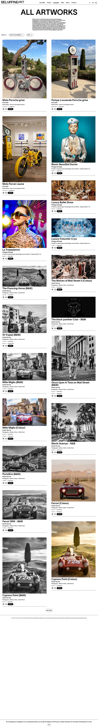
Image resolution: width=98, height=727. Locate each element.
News (62, 2)
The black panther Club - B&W (68, 319)
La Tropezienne (11, 250)
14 (23, 618)
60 (82, 618)
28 (40, 618)
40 (56, 618)
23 (33, 618)
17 (26, 618)
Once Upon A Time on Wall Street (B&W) (70, 383)
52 (71, 618)
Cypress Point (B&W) (14, 595)
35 (49, 618)
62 (84, 618)
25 (36, 618)
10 (18, 618)
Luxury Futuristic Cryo (64, 239)
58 (79, 618)
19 (28, 618)
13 (21, 618)
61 (83, 618)
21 (31, 618)
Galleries (42, 2)
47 (65, 618)
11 (19, 618)
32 (45, 618)
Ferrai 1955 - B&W (12, 521)
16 (25, 618)
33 (46, 618)
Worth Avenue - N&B (63, 443)
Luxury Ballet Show (62, 202)
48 (66, 618)
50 (69, 618)
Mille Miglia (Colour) (13, 428)
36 (50, 618)
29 (41, 618)
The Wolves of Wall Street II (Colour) (71, 281)
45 (62, 618)
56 (76, 618)
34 (48, 618)
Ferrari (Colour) (60, 503)
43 (59, 618)
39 (54, 618)
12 (20, 618)
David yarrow (55, 283)
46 (63, 618)
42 (58, 618)
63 (86, 618)
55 (75, 618)
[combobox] (17, 35)
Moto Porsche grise (13, 100)
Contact (73, 2)
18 (27, 618)
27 (39, 618)
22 (32, 618)
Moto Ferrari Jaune (13, 184)
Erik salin (5, 102)
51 (70, 618)
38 (53, 618)
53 (72, 618)
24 (35, 618)
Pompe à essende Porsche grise (69, 100)
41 (57, 618)
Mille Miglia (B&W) (12, 382)
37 (52, 618)
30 (43, 618)
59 (80, 618)
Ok (49, 724)
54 (74, 618)
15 (24, 618)
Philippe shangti (56, 167)
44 (61, 618)
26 (37, 618)
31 (44, 618)
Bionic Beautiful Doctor (64, 164)
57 (78, 618)
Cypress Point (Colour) (64, 579)
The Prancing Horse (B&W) (17, 288)
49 (67, 618)
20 (30, 618)
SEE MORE (49, 610)
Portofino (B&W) (11, 474)
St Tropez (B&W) (11, 335)
